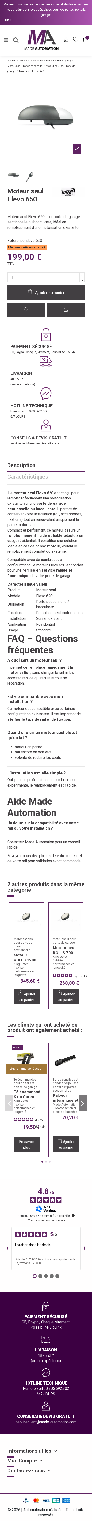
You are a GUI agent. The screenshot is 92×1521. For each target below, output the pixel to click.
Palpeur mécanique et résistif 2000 (66, 1100)
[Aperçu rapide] (37, 933)
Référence (16, 240)
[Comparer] (37, 923)
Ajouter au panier (50, 292)
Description (21, 466)
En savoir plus (26, 1144)
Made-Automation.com (19, 4)
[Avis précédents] (7, 1248)
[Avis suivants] (84, 1248)
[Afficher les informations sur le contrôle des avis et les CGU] (73, 1215)
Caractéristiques (27, 477)
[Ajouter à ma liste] (26, 310)
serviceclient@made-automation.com (35, 443)
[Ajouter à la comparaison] (66, 310)
